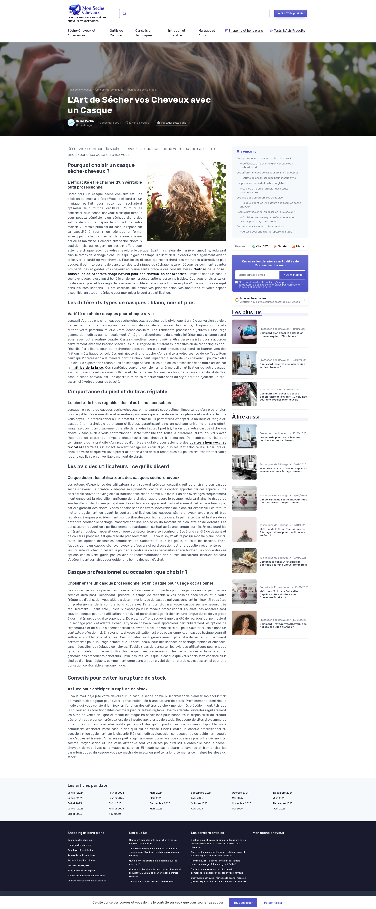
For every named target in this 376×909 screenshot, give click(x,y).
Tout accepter (243, 903)
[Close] (259, 443)
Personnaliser (273, 903)
